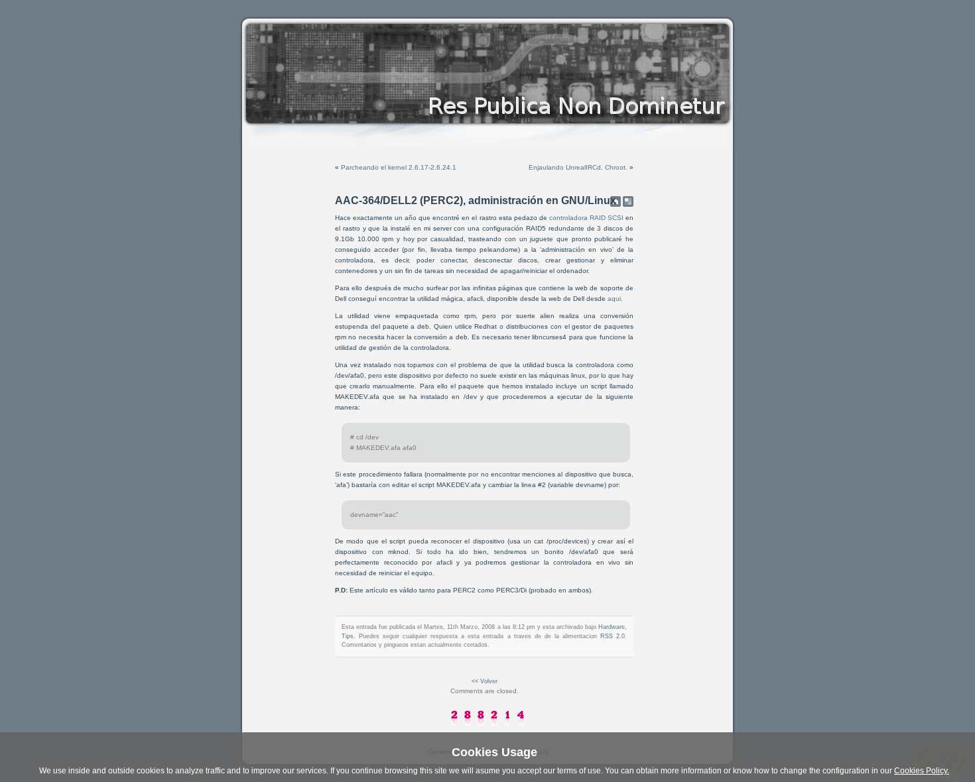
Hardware (611, 627)
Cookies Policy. (921, 770)
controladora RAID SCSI (586, 217)
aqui (614, 298)
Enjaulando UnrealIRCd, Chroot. (578, 167)
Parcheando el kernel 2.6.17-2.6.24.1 (398, 167)
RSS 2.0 (612, 636)
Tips (348, 636)
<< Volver (484, 681)
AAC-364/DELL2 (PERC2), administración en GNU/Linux (475, 200)
